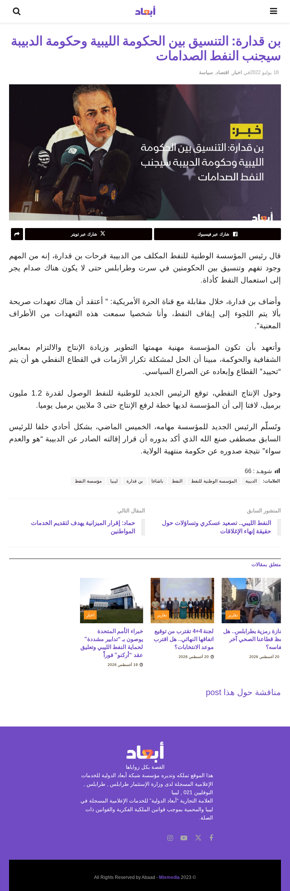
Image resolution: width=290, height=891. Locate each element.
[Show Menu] (273, 11)
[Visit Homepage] (145, 11)
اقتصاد (222, 72)
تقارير (233, 615)
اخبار (237, 72)
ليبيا (114, 481)
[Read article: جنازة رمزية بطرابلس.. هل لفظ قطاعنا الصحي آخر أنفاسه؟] (253, 600)
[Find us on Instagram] (170, 838)
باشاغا (157, 481)
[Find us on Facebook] (211, 838)
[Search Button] (16, 11)
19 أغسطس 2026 (123, 665)
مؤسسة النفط (88, 481)
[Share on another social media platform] (17, 234)
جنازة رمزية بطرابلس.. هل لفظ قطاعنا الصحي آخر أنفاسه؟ (254, 639)
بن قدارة (134, 481)
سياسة (206, 72)
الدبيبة (251, 481)
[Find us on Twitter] (198, 838)
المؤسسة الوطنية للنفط (214, 481)
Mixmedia (169, 877)
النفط (177, 481)
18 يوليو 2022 (264, 72)
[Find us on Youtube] (183, 838)
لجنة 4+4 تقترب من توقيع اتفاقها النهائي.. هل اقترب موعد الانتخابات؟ (184, 639)
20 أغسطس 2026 (265, 657)
